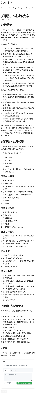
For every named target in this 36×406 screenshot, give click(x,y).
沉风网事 (5, 2)
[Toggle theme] (11, 2)
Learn (4, 392)
